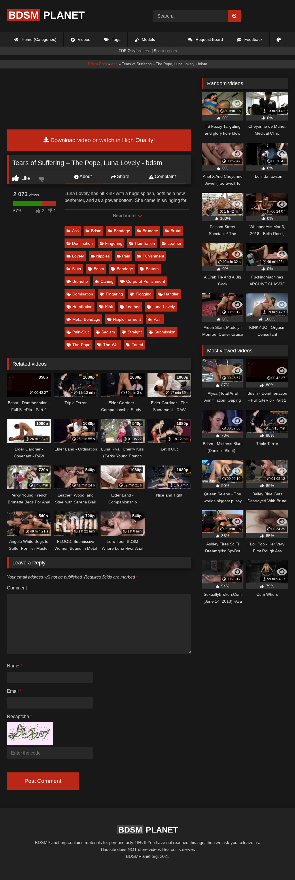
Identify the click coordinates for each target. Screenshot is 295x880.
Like (25, 178)
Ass (75, 230)
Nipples (103, 256)
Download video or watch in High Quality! (102, 140)
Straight (135, 332)
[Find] (234, 16)
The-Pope (81, 344)
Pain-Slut (80, 332)
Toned (137, 344)
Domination (82, 243)
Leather (174, 243)
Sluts (76, 268)
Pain (126, 256)
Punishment (153, 256)
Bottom (152, 268)
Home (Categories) (38, 39)
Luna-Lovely (163, 306)
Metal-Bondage (86, 319)
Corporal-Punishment (145, 281)
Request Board (208, 39)
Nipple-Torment (127, 319)
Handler (171, 294)
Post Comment (42, 781)
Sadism (108, 332)
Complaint (165, 176)
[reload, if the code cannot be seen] (30, 743)
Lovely (78, 256)
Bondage (122, 230)
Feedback (252, 39)
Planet (46, 15)
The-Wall (111, 344)
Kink (109, 306)
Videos (83, 39)
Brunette (150, 230)
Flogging (144, 294)
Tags (115, 39)
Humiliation (145, 243)
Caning (107, 281)
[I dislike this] (42, 180)
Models (148, 39)
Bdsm (96, 230)
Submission (164, 332)
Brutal (176, 230)
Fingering (113, 243)
